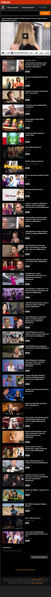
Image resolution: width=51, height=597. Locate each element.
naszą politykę (37, 579)
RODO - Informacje (36, 583)
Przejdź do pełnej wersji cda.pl (26, 569)
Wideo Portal (10, 57)
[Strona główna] (6, 2)
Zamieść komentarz (39, 557)
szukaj (45, 13)
